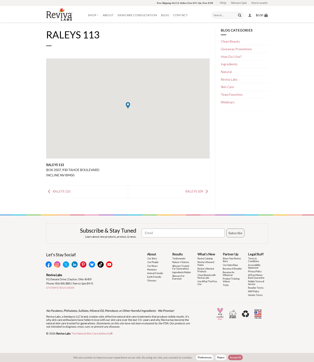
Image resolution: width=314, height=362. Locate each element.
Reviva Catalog (205, 258)
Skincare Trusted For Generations (180, 267)
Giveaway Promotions (236, 49)
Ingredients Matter (181, 272)
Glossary (151, 280)
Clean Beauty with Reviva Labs (207, 276)
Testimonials (178, 258)
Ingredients (229, 64)
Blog (165, 15)
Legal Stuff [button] (256, 254)
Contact (180, 15)
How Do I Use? (231, 57)
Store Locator (259, 2)
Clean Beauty (230, 41)
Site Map (51, 287)
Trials (226, 285)
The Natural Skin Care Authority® (92, 333)
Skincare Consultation (137, 15)
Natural (226, 72)
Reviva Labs (229, 79)
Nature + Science (180, 262)
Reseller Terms (255, 287)
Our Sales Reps (230, 265)
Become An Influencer (228, 273)
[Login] (250, 15)
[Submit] (239, 15)
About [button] (151, 254)
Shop (92, 15)
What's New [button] (206, 254)
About (108, 15)
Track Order (66, 287)
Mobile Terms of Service (256, 283)
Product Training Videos (231, 280)
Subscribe (235, 233)
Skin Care (227, 87)
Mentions (152, 269)
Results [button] (177, 254)
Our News (152, 266)
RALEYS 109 (194, 191)
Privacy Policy (254, 271)
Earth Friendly (154, 277)
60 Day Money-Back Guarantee (256, 276)
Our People (152, 262)
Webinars (228, 102)
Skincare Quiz (239, 2)
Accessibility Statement (254, 266)
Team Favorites (232, 94)
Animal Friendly (155, 273)
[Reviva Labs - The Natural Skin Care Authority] (64, 14)
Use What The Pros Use (207, 283)
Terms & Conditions (253, 260)
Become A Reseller (232, 268)
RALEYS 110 (61, 191)
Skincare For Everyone (178, 277)
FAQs (223, 2)
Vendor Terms (255, 295)
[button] (262, 15)
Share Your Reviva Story (232, 260)
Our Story (152, 258)
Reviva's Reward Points (206, 263)
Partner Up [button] (230, 254)
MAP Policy (253, 291)
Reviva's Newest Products (206, 270)
